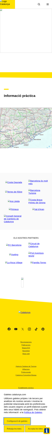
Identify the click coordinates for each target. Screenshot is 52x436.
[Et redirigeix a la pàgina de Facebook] (9, 329)
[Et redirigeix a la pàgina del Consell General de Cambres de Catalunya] (14, 219)
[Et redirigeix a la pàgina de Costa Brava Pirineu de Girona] (38, 201)
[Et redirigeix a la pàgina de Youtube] (15, 329)
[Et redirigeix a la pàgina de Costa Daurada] (13, 182)
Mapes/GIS (26, 348)
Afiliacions (26, 369)
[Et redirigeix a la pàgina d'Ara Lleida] (14, 201)
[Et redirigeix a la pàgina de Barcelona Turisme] (38, 192)
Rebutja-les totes (14, 429)
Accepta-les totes (35, 429)
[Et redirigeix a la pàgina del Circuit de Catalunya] (38, 245)
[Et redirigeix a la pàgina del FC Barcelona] (13, 245)
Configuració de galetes (17, 421)
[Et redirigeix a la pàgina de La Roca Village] (13, 262)
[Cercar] (39, 4)
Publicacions (26, 345)
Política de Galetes (33, 412)
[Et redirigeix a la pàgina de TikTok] (36, 329)
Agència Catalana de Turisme (26, 366)
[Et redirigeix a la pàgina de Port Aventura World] (38, 254)
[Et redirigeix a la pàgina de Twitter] (22, 329)
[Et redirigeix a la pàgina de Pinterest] (42, 329)
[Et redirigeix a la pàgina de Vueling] (13, 254)
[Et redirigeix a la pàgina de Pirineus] (14, 209)
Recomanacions (26, 342)
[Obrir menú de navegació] (47, 4)
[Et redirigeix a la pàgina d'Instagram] (29, 329)
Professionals (26, 372)
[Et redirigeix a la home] (7, 4)
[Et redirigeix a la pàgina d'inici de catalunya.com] (26, 315)
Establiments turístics (26, 388)
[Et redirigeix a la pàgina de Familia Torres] (38, 262)
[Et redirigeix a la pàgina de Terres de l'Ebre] (13, 192)
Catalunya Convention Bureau (26, 375)
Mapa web (26, 354)
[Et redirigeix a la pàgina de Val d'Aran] (38, 209)
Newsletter (26, 351)
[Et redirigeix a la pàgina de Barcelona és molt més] (38, 182)
